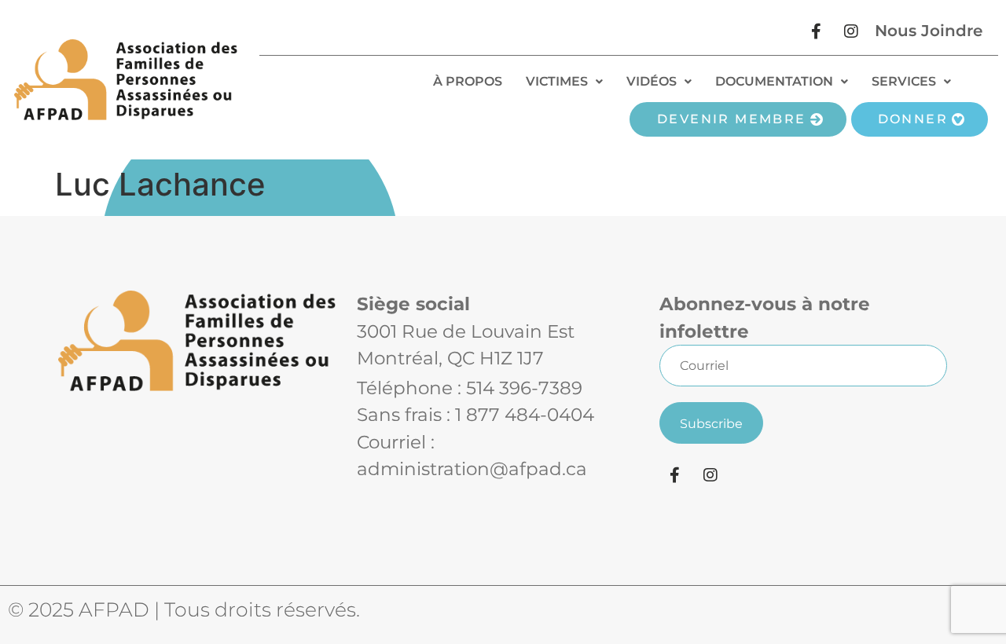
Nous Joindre (928, 30)
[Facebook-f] (816, 31)
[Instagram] (851, 31)
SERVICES (904, 81)
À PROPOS (467, 81)
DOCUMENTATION (774, 81)
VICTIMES (557, 81)
